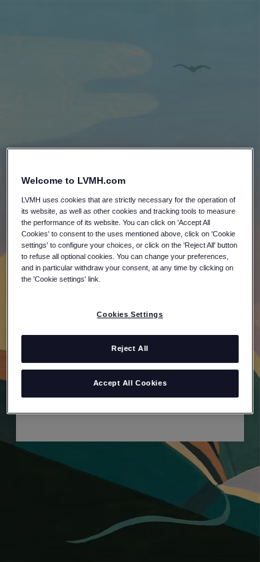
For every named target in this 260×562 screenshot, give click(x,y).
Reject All (130, 348)
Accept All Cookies (130, 383)
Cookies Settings (130, 314)
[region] (130, 281)
